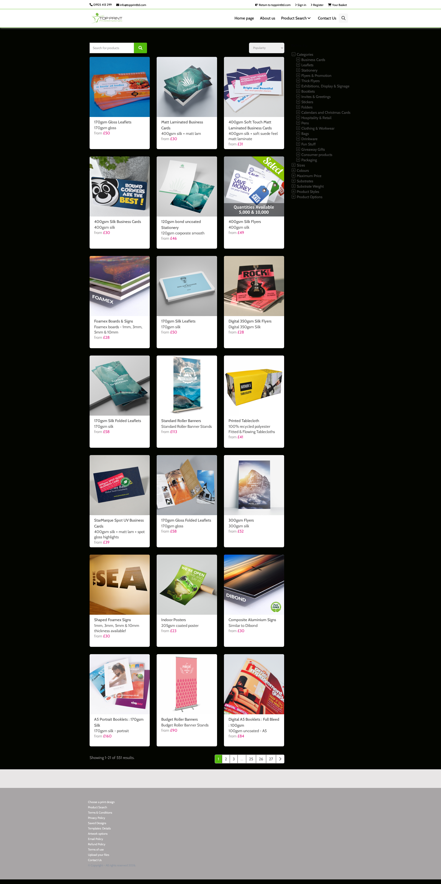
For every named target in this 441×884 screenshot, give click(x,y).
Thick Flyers (310, 81)
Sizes (300, 165)
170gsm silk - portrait (111, 730)
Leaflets (307, 65)
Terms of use (96, 849)
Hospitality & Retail (315, 118)
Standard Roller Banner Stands (186, 426)
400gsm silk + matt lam (181, 133)
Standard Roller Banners (181, 420)
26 (261, 759)
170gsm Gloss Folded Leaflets (186, 520)
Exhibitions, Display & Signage (324, 86)
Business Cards (312, 60)
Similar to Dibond (243, 625)
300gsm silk (239, 526)
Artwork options (97, 833)
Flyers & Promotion (315, 75)
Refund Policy (96, 844)
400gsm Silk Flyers (245, 221)
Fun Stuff (308, 144)
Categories (304, 54)
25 (251, 759)
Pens (304, 123)
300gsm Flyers (241, 520)
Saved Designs (97, 823)
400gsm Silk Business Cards (117, 221)
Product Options (309, 197)
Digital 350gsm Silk (245, 327)
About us (267, 18)
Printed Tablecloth (244, 420)
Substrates (304, 181)
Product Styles (307, 191)
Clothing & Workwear (317, 128)
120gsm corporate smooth (182, 233)
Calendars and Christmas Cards (325, 112)
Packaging (308, 160)
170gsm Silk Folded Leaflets (117, 420)
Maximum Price (308, 176)
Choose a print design (101, 802)
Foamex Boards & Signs (113, 321)
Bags (304, 133)
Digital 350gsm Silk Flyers (250, 321)
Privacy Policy (96, 818)
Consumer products (316, 155)
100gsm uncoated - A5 (248, 730)
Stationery (308, 70)
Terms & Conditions (100, 812)
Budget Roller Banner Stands (185, 725)
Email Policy (95, 839)
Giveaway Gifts (312, 149)
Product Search (294, 18)
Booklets (307, 91)
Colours (302, 170)
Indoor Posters (173, 619)
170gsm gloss (105, 127)
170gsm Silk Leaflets (178, 321)
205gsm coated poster (179, 625)
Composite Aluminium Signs (252, 619)
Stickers (306, 102)
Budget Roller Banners (179, 719)
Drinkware (308, 139)
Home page (244, 18)
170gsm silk (171, 327)
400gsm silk (104, 227)
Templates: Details (99, 828)
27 (271, 759)
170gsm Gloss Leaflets (112, 122)
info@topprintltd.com (132, 5)
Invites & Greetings (315, 97)
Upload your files (98, 854)
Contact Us (327, 18)
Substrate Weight (310, 186)
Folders (306, 107)
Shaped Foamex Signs (112, 619)
